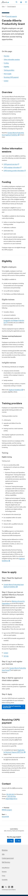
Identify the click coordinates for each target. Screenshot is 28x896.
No (19, 841)
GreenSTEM (5, 816)
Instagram (9, 887)
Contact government (8, 858)
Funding (6, 63)
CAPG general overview (10, 164)
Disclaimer (4, 871)
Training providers (9, 70)
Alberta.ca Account (21, 1)
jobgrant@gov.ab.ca (11, 798)
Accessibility (4, 879)
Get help (6, 656)
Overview (6, 56)
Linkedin (12, 887)
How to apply (7, 74)
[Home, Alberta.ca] (5, 2)
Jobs (3, 854)
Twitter (6, 887)
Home (3, 6)
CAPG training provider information (14, 170)
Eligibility (6, 66)
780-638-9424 (10, 794)
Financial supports (11, 6)
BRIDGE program (7, 810)
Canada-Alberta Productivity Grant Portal (12, 706)
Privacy (3, 875)
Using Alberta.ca (5, 867)
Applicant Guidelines (15, 390)
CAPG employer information (12, 167)
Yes (11, 841)
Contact (6, 81)
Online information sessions (12, 59)
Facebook (3, 887)
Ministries (5, 850)
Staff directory (6, 862)
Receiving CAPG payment (11, 77)
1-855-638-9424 (11, 796)
